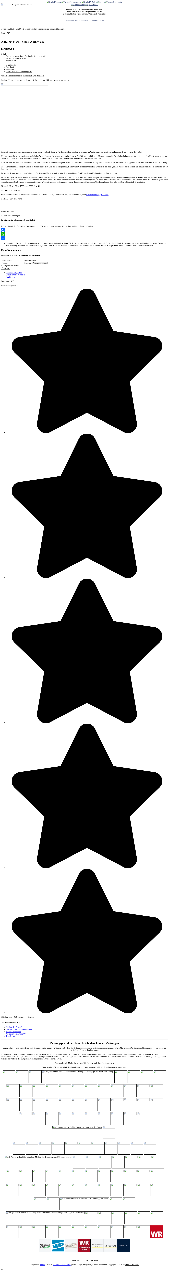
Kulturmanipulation (13, 1032)
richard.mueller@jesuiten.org (97, 195)
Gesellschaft (10, 65)
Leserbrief (10, 67)
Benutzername (30, 260)
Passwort (27, 263)
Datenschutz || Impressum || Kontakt (84, 1260)
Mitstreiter (10, 69)
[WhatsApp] (84, 234)
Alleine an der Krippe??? (15, 1034)
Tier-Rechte (10, 1036)
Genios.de (59, 1048)
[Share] (84, 238)
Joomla (42, 1265)
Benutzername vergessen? (16, 275)
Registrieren (10, 277)
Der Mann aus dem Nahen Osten (19, 1029)
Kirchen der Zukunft (14, 1027)
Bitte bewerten (6, 1017)
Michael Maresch (132, 1265)
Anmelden (5, 268)
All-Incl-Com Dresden (62, 1265)
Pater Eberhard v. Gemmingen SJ (19, 72)
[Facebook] (84, 230)
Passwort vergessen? (14, 272)
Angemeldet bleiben (12, 266)
